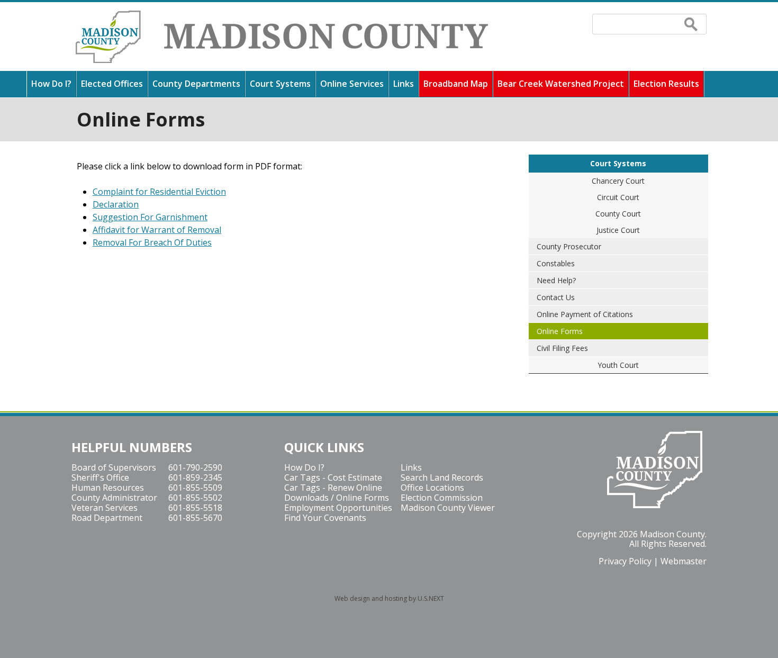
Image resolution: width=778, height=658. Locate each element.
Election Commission (442, 497)
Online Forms (560, 331)
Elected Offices (112, 83)
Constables (556, 263)
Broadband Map (455, 83)
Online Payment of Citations (585, 314)
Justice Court (618, 230)
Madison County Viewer (448, 507)
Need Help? (556, 280)
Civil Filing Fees (562, 348)
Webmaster (684, 561)
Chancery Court (618, 181)
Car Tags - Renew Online (333, 487)
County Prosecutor (569, 246)
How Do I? (51, 83)
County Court (618, 214)
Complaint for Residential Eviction (159, 191)
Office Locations (432, 487)
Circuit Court (618, 197)
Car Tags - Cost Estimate (333, 477)
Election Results (666, 83)
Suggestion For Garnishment (150, 217)
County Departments (196, 83)
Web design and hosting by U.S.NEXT (389, 598)
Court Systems (280, 83)
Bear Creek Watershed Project (560, 83)
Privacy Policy (625, 561)
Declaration (116, 204)
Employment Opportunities (338, 507)
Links (403, 83)
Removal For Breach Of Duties (152, 242)
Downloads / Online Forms (336, 497)
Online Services (352, 83)
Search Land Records (442, 477)
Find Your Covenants (325, 518)
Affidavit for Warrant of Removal (157, 230)
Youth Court (618, 365)
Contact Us (556, 297)
